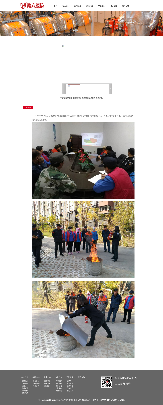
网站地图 (103, 400)
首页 (55, 6)
